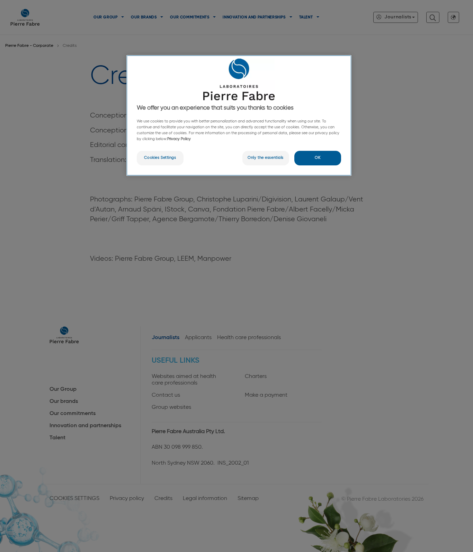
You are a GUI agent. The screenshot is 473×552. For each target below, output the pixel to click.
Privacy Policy (179, 139)
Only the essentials (266, 158)
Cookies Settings (160, 158)
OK (317, 158)
